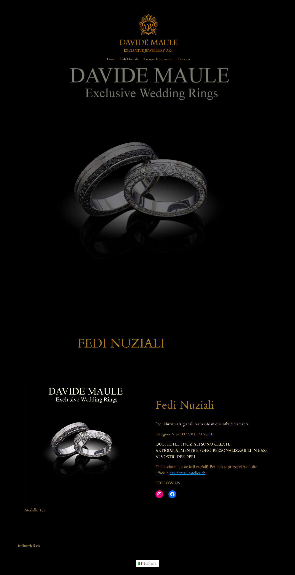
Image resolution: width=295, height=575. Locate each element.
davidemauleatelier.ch (187, 473)
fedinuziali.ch (29, 546)
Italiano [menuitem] (150, 563)
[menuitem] (147, 563)
